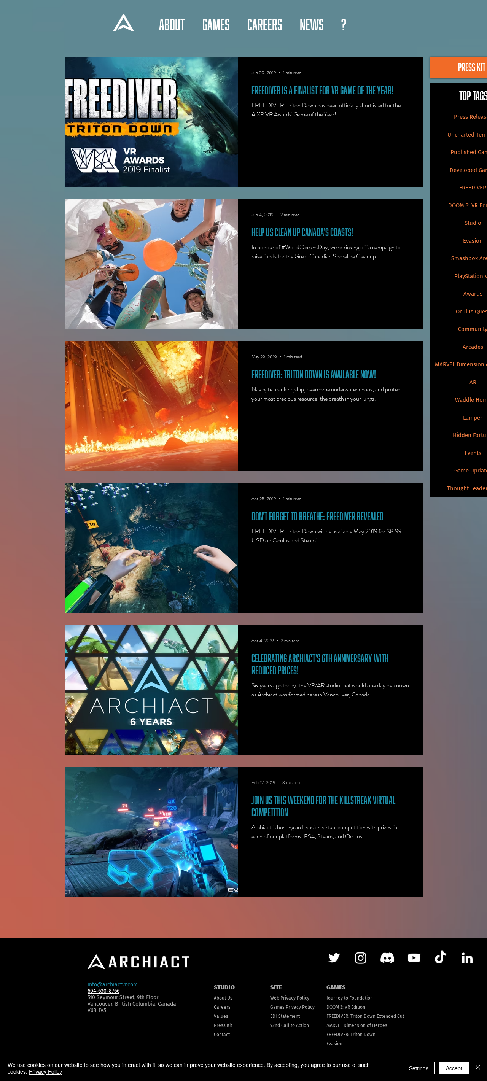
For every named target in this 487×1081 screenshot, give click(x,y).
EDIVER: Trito (347, 1016)
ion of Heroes (373, 1025)
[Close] (477, 1068)
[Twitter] (334, 957)
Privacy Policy (45, 1071)
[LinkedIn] (467, 957)
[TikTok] (440, 957)
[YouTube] (414, 957)
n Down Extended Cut (382, 1016)
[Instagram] (360, 957)
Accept (454, 1068)
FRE (330, 1016)
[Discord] (387, 957)
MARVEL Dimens (342, 1025)
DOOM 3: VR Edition (345, 1007)
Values (221, 1016)
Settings (418, 1068)
